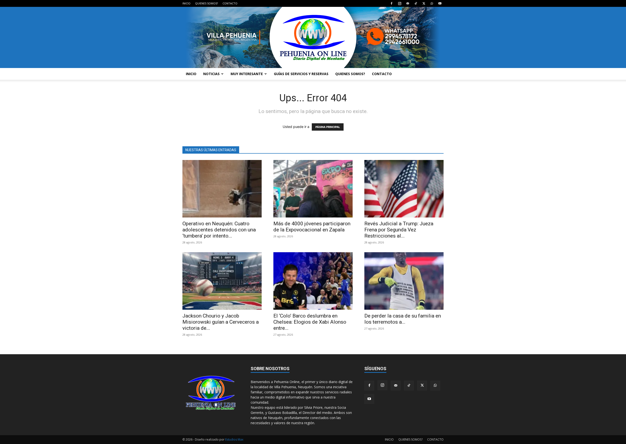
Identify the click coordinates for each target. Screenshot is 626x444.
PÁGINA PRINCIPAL (327, 127)
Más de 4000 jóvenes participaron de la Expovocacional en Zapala (311, 227)
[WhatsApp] (432, 3)
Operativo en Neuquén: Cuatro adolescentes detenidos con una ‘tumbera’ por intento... (219, 230)
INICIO (186, 3)
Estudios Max (234, 439)
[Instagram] (399, 3)
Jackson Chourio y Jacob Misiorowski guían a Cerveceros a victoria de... (220, 322)
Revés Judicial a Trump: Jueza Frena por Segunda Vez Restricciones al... (398, 230)
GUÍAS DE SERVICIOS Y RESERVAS (301, 73)
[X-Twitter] (423, 3)
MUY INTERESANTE (247, 73)
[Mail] (407, 3)
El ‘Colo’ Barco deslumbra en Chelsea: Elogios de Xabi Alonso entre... (309, 322)
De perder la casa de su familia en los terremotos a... (402, 319)
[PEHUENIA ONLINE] (313, 37)
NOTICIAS (211, 73)
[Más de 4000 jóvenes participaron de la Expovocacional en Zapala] (313, 188)
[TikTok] (415, 3)
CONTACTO (230, 3)
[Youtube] (440, 3)
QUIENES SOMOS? (206, 3)
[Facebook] (391, 3)
